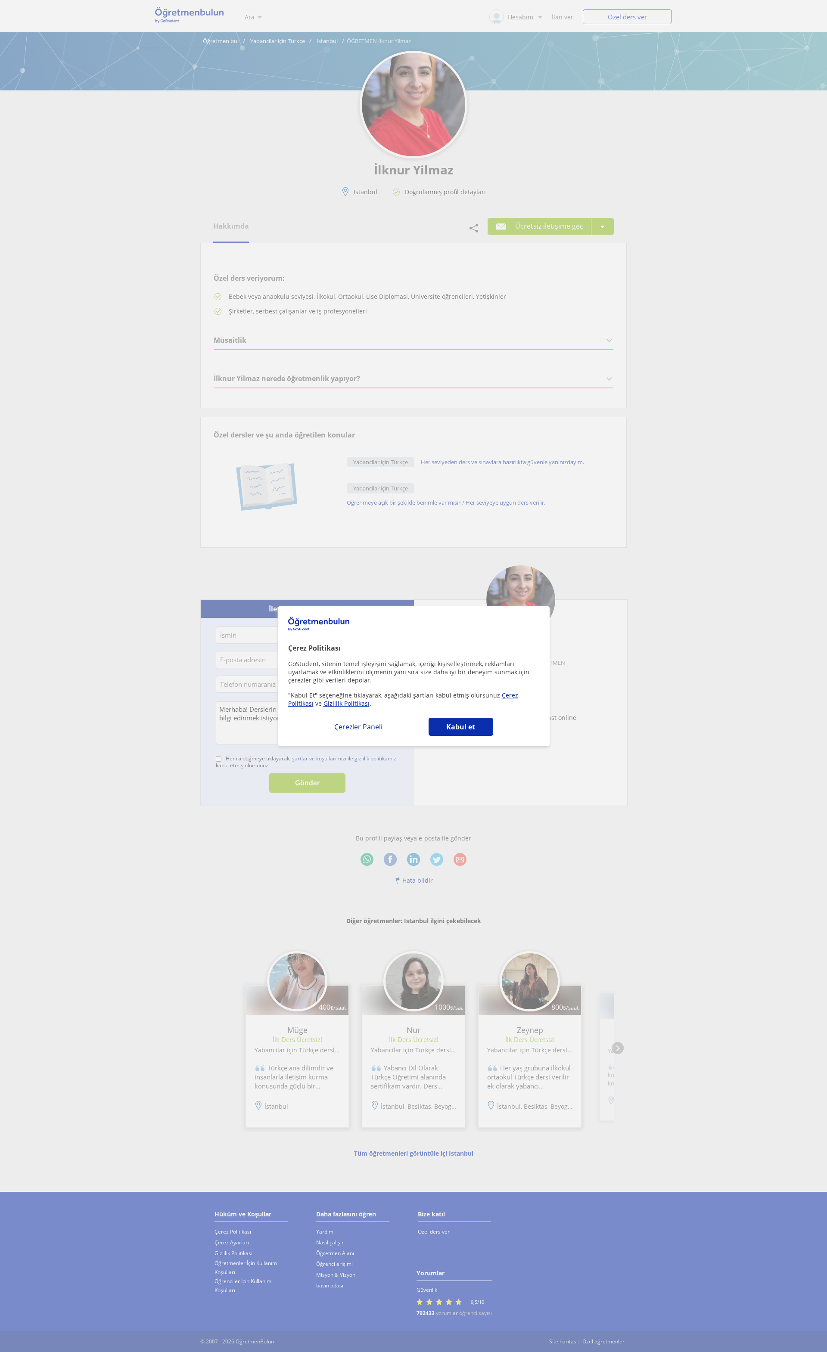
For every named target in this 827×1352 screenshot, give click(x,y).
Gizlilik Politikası (346, 703)
